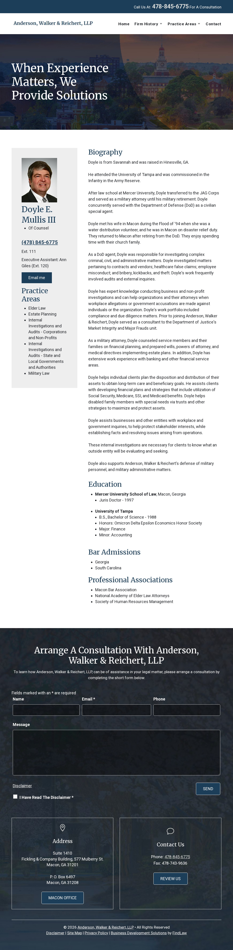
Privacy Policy (96, 933)
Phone (159, 699)
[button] (228, 917)
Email (88, 699)
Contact (213, 24)
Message (21, 724)
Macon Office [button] (62, 897)
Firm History (146, 24)
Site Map (74, 933)
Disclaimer (22, 785)
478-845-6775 (170, 6)
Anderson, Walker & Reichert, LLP (106, 927)
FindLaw (179, 933)
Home (123, 24)
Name (18, 699)
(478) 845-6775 (40, 242)
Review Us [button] (170, 878)
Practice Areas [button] (182, 24)
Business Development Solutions (139, 933)
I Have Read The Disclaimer (46, 797)
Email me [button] (36, 277)
